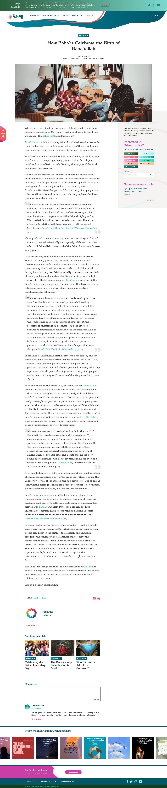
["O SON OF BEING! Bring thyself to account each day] (144, 748)
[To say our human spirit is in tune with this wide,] (47, 748)
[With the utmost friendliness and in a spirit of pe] (23, 748)
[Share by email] (95, 598)
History (131, 160)
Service (131, 154)
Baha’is (70, 280)
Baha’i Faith (49, 135)
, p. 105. (53, 518)
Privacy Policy (48, 781)
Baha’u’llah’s (31, 142)
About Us (34, 15)
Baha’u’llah (48, 228)
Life (146, 154)
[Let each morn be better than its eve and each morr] (120, 748)
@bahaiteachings (61, 730)
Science (146, 160)
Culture (146, 157)
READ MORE (31, 625)
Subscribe (73, 772)
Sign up (149, 200)
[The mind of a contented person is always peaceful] (72, 748)
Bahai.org (91, 5)
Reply (39, 719)
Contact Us (30, 781)
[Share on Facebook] (3, 131)
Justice (131, 157)
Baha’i (42, 506)
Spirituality (147, 163)
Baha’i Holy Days (38, 598)
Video (65, 15)
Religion (83, 35)
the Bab (90, 416)
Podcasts (77, 15)
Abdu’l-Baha (65, 462)
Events (89, 15)
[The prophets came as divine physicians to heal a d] (96, 748)
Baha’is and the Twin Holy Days (90, 58)
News (131, 163)
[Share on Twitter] (3, 136)
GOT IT (105, 5)
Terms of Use (67, 781)
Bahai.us (86, 7)
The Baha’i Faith (51, 15)
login (155, 15)
